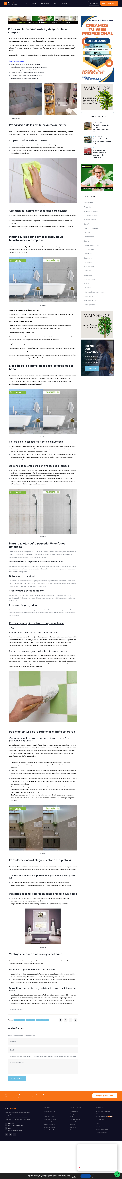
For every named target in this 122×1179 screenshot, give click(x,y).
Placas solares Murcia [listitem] (50, 1130)
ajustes (74, 1177)
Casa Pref (87, 224)
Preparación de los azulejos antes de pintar (25, 64)
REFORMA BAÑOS (42, 1020)
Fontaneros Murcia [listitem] (49, 1127)
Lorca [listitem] (71, 1116)
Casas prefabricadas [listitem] (50, 1114)
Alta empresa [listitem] (100, 1119)
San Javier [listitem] (73, 1127)
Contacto (64, 3)
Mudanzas (88, 275)
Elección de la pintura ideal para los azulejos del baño (29, 67)
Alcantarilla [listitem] (73, 1122)
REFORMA (30, 1020)
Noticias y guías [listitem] (100, 1114)
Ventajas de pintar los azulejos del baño (24, 78)
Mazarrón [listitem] (72, 1124)
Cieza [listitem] (71, 1130)
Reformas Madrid (90, 296)
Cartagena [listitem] (73, 1114)
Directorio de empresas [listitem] (103, 1111)
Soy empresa (94, 3)
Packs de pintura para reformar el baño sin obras (27, 73)
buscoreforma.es (90, 220)
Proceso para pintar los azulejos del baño (25, 70)
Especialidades (44, 3)
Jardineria (87, 271)
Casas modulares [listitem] (49, 1116)
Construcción (89, 249)
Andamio (87, 207)
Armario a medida (91, 211)
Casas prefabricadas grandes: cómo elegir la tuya (102, 141)
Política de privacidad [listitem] (102, 1129)
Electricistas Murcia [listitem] (49, 1124)
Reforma (87, 288)
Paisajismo (88, 283)
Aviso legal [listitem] (99, 1127)
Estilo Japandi (89, 266)
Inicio (26, 3)
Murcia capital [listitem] (74, 1111)
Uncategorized (89, 305)
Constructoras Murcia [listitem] (50, 1119)
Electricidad (88, 262)
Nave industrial (89, 279)
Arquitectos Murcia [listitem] (49, 1122)
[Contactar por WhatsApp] (117, 1174)
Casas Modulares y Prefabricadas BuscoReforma (95, 1167)
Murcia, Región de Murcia (15, 1125)
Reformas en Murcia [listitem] (49, 1111)
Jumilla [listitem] (20, 1158)
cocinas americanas (91, 245)
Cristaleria (88, 254)
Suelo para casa (90, 300)
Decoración (88, 258)
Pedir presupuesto (108, 3)
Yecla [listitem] (13, 1158)
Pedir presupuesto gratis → (105, 1096)
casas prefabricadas (91, 228)
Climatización (89, 237)
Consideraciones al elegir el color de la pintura (26, 75)
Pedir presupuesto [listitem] (104, 1116)
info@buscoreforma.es (15, 1130)
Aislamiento (88, 203)
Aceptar (85, 1176)
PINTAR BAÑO (19, 1020)
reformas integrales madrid (94, 292)
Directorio (34, 3)
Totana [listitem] (7, 1158)
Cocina (86, 241)
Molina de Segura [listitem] (75, 1119)
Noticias (56, 3)
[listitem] (6, 1134)
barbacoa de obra (90, 215)
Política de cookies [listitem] (101, 1132)
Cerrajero (87, 232)
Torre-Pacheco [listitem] (28, 1158)
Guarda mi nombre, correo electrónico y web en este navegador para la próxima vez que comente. (43, 1056)
